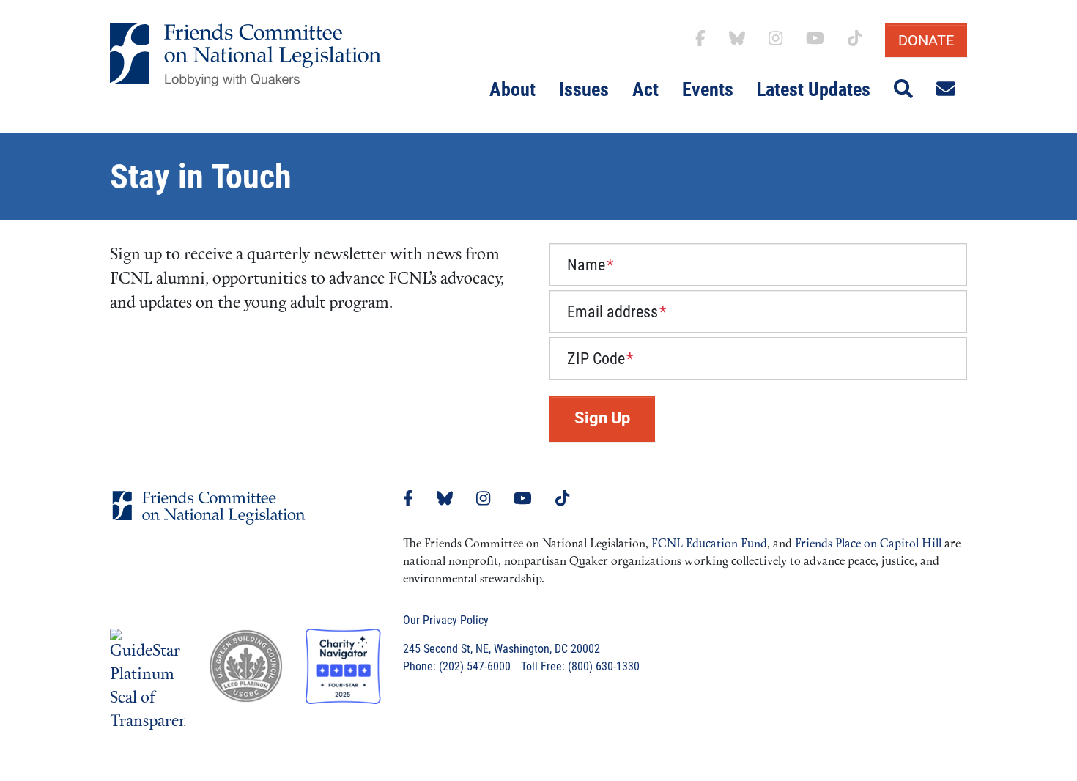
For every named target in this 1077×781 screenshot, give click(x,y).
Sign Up (602, 418)
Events (707, 89)
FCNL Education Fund (709, 544)
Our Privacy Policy (446, 620)
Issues (584, 89)
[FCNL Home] (209, 519)
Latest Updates (813, 89)
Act (645, 89)
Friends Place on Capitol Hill (868, 544)
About (512, 89)
